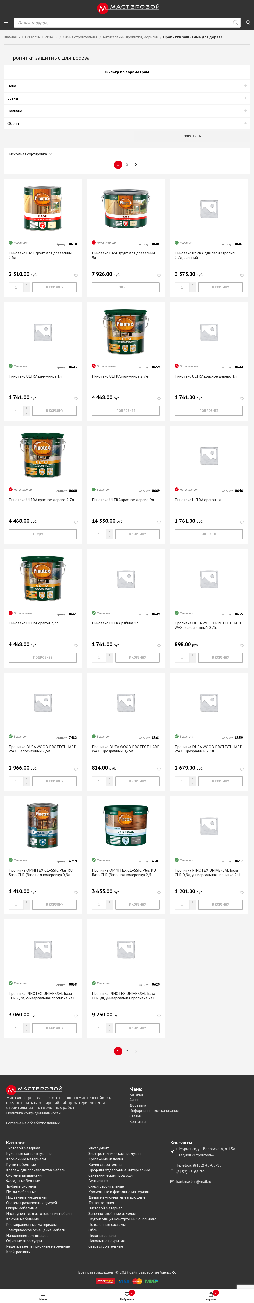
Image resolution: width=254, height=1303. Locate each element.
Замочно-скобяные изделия (112, 1213)
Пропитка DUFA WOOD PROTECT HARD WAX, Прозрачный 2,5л (209, 748)
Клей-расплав (18, 1251)
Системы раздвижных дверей (31, 1202)
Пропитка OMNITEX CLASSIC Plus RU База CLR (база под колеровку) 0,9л (41, 872)
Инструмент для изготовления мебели (39, 1213)
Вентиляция (98, 1180)
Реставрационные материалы (31, 1224)
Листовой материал (23, 1148)
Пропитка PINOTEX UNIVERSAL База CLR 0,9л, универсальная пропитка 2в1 (208, 872)
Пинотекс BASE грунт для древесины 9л (123, 255)
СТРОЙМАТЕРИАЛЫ (40, 36)
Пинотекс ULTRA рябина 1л (115, 622)
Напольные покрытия (106, 1240)
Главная (11, 36)
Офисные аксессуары (24, 1240)
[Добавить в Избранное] (76, 275)
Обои (92, 1230)
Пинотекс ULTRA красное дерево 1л (206, 376)
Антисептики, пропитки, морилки (131, 36)
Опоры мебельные (21, 1208)
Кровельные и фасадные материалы (119, 1191)
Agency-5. (168, 1272)
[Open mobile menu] (5, 23)
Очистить (192, 136)
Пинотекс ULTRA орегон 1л (198, 499)
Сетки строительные (105, 1246)
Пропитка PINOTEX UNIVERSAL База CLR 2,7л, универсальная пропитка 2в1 (42, 995)
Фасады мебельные (23, 1180)
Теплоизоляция (101, 1202)
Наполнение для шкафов (27, 1235)
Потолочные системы (107, 1224)
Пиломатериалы (102, 1235)
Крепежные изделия (105, 1159)
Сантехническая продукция (111, 1175)
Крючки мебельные (22, 1219)
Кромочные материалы (26, 1159)
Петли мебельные (21, 1191)
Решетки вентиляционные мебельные (38, 1246)
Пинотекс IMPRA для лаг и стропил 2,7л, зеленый (205, 255)
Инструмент (98, 1148)
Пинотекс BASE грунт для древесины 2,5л (40, 255)
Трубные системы (21, 1186)
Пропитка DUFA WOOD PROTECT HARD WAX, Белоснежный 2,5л (43, 748)
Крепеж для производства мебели (35, 1170)
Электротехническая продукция (115, 1153)
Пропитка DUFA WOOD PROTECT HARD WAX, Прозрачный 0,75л (126, 748)
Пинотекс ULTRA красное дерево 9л (123, 499)
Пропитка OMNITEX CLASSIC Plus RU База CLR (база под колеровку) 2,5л (124, 872)
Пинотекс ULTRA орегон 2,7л (33, 622)
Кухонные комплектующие (29, 1153)
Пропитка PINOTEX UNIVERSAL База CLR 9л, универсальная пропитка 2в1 (123, 995)
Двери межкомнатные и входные (116, 1197)
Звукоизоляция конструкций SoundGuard (122, 1219)
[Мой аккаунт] (248, 23)
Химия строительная (80, 36)
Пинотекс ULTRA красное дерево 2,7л (41, 499)
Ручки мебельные (21, 1164)
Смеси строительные (106, 1186)
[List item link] (65, 1113)
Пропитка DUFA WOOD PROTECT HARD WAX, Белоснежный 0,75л (209, 625)
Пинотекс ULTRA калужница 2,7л (120, 376)
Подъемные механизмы (26, 1197)
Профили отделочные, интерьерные (119, 1170)
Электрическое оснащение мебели (35, 1230)
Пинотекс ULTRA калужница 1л (35, 376)
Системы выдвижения (24, 1175)
